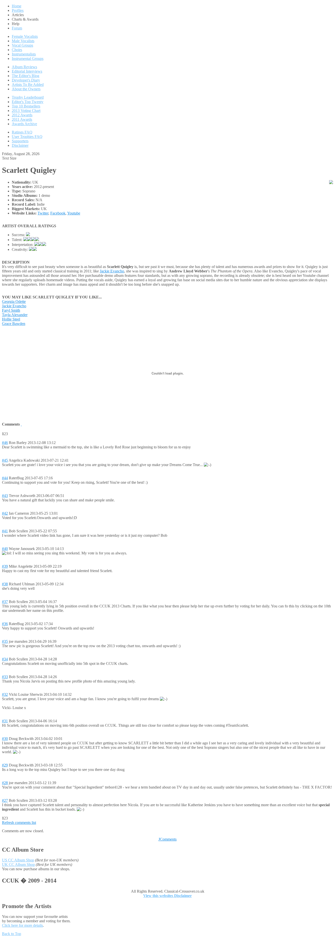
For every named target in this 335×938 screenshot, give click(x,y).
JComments (167, 839)
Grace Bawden (13, 324)
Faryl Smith (11, 310)
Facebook (57, 213)
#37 (5, 602)
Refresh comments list (19, 822)
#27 (5, 800)
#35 (5, 641)
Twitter (43, 213)
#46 (5, 443)
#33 (5, 677)
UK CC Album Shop (18, 864)
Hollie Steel (11, 319)
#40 (5, 549)
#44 (5, 478)
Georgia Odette (14, 301)
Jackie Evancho (112, 271)
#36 (5, 624)
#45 (5, 460)
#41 (5, 531)
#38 (5, 584)
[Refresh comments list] (21, 424)
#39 (5, 566)
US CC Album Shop (18, 860)
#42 (5, 513)
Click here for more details (22, 925)
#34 (5, 659)
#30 (5, 739)
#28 (5, 783)
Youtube (73, 213)
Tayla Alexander (14, 315)
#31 (5, 721)
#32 (5, 694)
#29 (5, 765)
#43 (5, 496)
